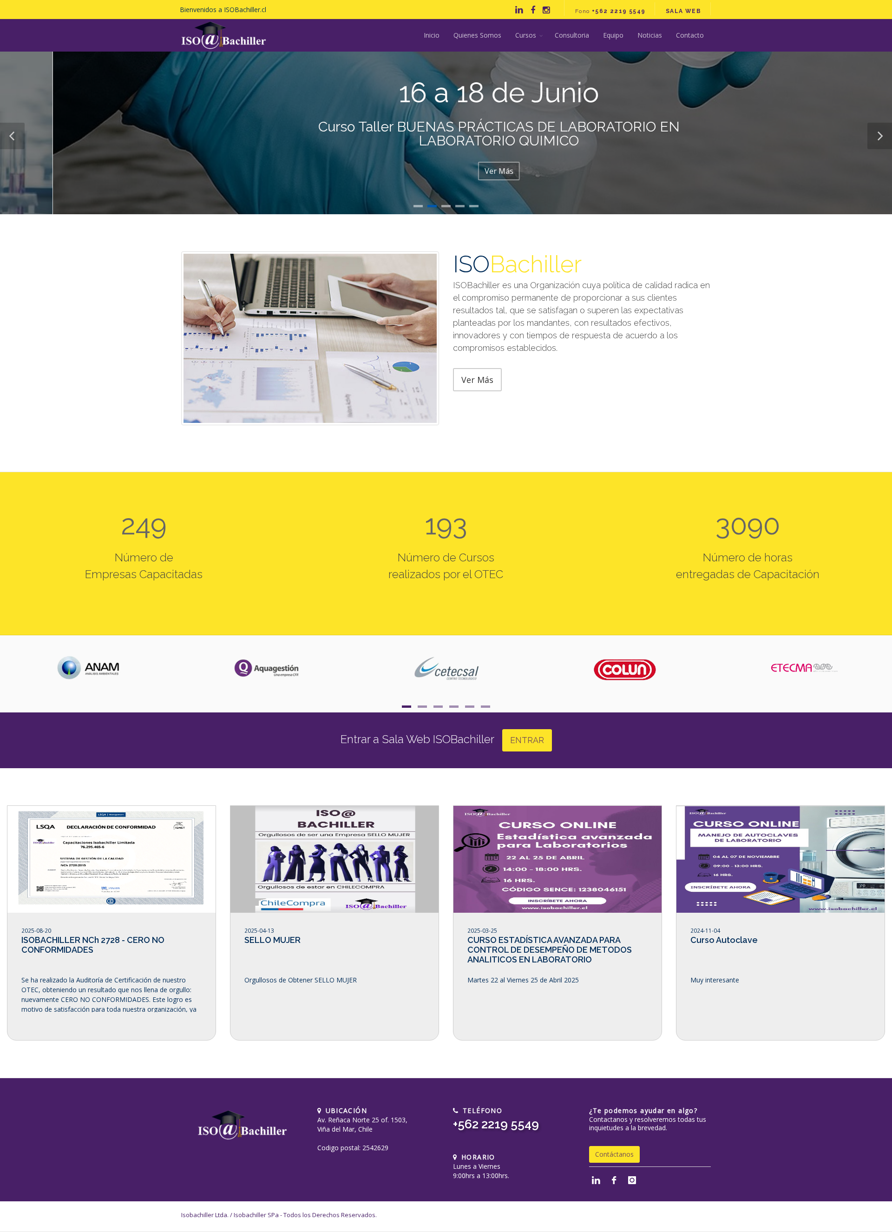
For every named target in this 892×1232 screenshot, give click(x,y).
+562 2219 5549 (496, 1124)
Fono (610, 11)
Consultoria (572, 35)
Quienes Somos (477, 35)
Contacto (690, 35)
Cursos (525, 35)
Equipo (613, 35)
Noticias (649, 35)
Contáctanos (614, 1154)
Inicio (431, 35)
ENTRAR (527, 740)
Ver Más (446, 171)
